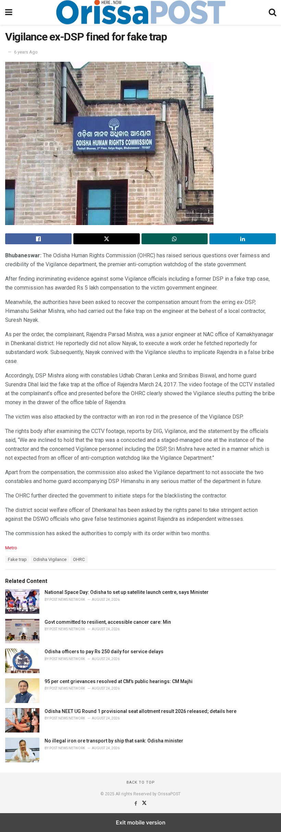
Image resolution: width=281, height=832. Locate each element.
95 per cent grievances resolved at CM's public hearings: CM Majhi (119, 681)
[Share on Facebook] (38, 238)
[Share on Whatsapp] (175, 238)
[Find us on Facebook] (136, 803)
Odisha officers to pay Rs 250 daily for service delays (104, 651)
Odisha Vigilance (49, 559)
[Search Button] (272, 12)
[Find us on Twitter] (144, 803)
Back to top (140, 782)
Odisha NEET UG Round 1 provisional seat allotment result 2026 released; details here (140, 711)
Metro (11, 547)
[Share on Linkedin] (242, 238)
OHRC (79, 559)
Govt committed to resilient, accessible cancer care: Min (108, 622)
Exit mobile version (141, 822)
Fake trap (17, 559)
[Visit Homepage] (140, 12)
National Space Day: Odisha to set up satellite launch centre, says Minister (127, 592)
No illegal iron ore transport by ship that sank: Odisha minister (114, 740)
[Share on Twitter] (106, 238)
